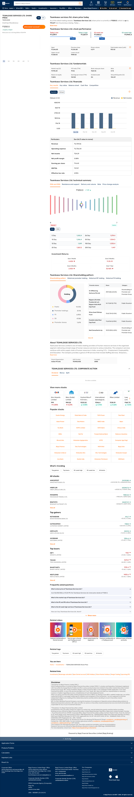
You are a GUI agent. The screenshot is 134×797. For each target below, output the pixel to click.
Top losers (66, 470)
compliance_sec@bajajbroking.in (116, 719)
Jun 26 (75, 132)
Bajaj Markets (85, 778)
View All (90, 338)
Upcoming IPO (125, 674)
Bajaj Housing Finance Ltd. (88, 781)
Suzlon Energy (60, 415)
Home (52, 665)
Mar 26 (85, 132)
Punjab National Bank (101, 434)
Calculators (6, 753)
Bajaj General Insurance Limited (89, 774)
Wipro (121, 421)
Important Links (7, 757)
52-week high (78, 470)
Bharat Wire (60, 440)
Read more (53, 25)
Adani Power (60, 421)
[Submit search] (80, 3)
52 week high (77, 653)
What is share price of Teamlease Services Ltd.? (66, 589)
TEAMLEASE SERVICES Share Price (77, 665)
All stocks (102, 470)
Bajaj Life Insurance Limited (88, 776)
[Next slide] (130, 398)
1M (13, 61)
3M (18, 61)
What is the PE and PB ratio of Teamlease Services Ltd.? (69, 602)
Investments (60, 665)
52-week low (91, 470)
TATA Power (101, 415)
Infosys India (121, 428)
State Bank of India (81, 415)
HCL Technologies (101, 453)
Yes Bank (60, 428)
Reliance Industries (121, 434)
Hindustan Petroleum (101, 459)
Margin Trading (115, 674)
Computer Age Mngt (121, 440)
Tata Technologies (80, 446)
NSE (39, 17)
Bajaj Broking (85, 783)
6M (23, 61)
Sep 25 (103, 132)
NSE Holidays (91, 674)
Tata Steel (121, 415)
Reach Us (5, 762)
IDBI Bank (121, 459)
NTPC (101, 440)
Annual (61, 92)
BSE (43, 17)
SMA (57, 229)
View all (52, 508)
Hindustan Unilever (60, 453)
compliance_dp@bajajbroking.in (61, 723)
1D (4, 61)
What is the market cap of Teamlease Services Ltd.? (68, 597)
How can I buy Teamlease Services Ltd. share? (66, 611)
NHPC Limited (80, 428)
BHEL (60, 434)
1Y (28, 61)
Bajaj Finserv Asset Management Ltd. (90, 787)
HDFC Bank (101, 428)
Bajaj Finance (60, 446)
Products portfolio (8, 748)
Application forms (8, 743)
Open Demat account (79, 674)
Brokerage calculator (65, 674)
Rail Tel (80, 434)
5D (9, 61)
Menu (6, 8)
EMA (52, 229)
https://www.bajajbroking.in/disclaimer (84, 728)
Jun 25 (113, 132)
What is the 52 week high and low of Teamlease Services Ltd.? (71, 607)
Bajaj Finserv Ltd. (86, 769)
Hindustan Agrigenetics (80, 440)
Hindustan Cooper (121, 453)
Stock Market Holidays (103, 674)
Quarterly (54, 92)
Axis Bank (60, 459)
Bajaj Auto (121, 446)
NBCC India (101, 421)
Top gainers (55, 470)
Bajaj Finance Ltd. (86, 772)
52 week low (88, 653)
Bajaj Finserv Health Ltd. (87, 785)
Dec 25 (94, 132)
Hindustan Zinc (80, 453)
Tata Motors (80, 421)
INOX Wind (101, 446)
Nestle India (80, 459)
